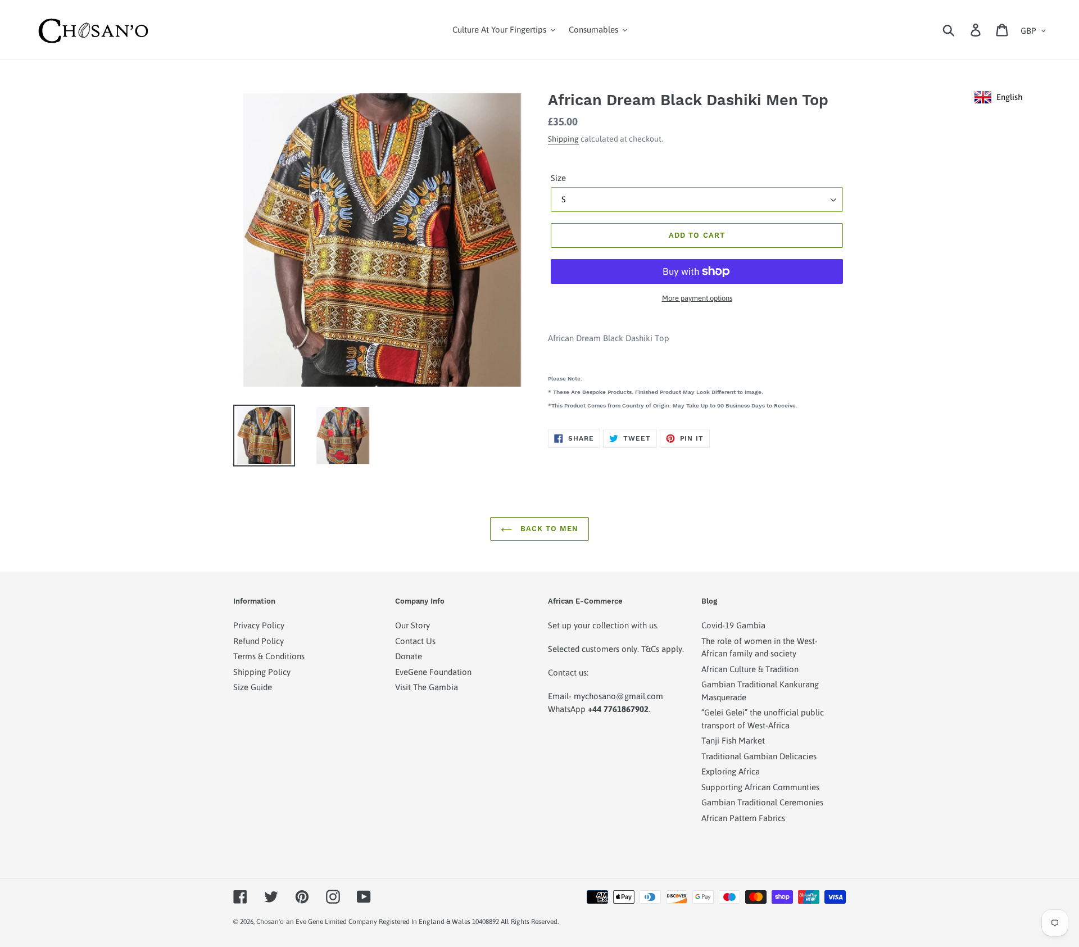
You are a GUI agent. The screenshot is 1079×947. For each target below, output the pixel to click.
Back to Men (548, 528)
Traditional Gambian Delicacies (759, 756)
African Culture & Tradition (750, 669)
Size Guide (252, 687)
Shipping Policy (262, 672)
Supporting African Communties (760, 787)
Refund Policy (258, 641)
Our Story (412, 625)
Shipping (563, 138)
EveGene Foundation (433, 672)
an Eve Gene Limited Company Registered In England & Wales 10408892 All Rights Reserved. (422, 922)
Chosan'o (270, 922)
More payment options (697, 298)
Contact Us (415, 641)
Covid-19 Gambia (733, 625)
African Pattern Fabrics (743, 818)
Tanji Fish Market (733, 740)
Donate (408, 656)
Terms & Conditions (269, 656)
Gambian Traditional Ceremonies (762, 802)
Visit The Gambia (426, 687)
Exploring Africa (730, 771)
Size (558, 178)
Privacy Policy (258, 625)
